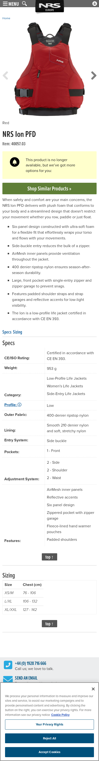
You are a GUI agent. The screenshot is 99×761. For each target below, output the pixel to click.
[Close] (93, 689)
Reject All (49, 738)
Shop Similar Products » (49, 188)
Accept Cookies (50, 752)
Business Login (94, 3)
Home (6, 18)
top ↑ (49, 557)
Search (24, 3)
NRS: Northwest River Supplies (50, 7)
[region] (49, 721)
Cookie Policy (60, 714)
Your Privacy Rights (49, 724)
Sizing (17, 332)
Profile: (11, 405)
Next (94, 80)
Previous (5, 80)
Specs (7, 332)
